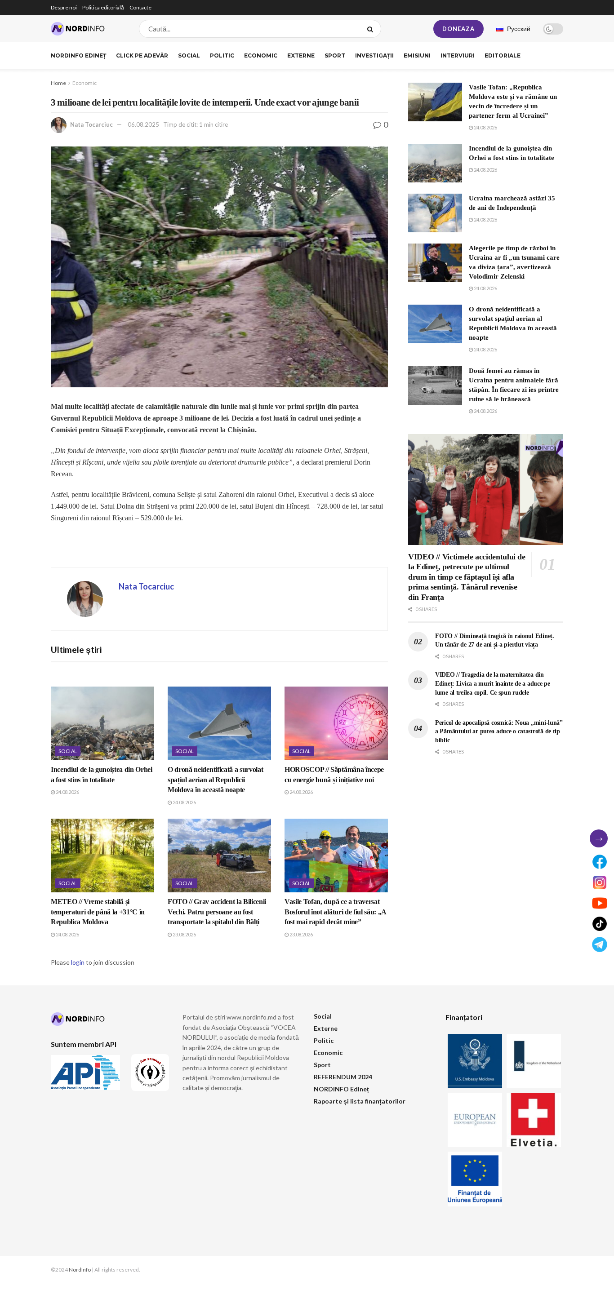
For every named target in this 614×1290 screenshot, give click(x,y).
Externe (301, 55)
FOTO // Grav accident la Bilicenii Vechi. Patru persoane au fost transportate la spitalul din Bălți (217, 912)
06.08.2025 (143, 124)
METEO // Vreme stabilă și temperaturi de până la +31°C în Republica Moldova (98, 912)
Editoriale (503, 55)
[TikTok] (600, 924)
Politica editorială (103, 7)
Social (189, 55)
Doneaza (458, 28)
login (78, 962)
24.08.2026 (67, 792)
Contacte (140, 7)
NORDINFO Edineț (78, 55)
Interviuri (457, 55)
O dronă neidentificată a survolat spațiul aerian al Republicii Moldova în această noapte (215, 780)
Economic (260, 55)
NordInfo (80, 1269)
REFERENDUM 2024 (343, 1077)
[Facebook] (600, 862)
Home (58, 83)
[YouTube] (600, 903)
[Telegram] (600, 944)
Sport (335, 55)
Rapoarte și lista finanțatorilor (359, 1101)
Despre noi (64, 7)
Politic (222, 55)
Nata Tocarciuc (91, 124)
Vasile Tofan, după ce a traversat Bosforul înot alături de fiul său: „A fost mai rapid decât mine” (335, 912)
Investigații (374, 55)
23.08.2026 (184, 934)
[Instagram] (600, 882)
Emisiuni (417, 55)
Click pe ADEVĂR (142, 55)
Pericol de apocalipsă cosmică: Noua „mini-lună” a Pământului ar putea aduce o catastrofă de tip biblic (499, 731)
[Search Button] (372, 29)
